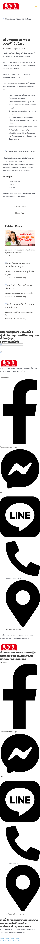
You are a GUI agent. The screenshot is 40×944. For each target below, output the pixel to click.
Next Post (20, 213)
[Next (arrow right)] (7, 943)
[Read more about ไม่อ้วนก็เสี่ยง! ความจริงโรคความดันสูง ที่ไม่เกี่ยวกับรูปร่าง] (20, 264)
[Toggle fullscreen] (7, 939)
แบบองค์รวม (7, 48)
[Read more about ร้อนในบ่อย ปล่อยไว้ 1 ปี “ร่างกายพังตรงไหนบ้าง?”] (20, 305)
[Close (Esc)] (17, 939)
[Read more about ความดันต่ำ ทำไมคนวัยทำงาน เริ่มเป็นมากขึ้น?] (20, 286)
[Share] (12, 939)
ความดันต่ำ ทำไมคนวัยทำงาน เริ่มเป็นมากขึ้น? (19, 293)
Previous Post (20, 206)
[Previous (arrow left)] (2, 943)
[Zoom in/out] (2, 939)
